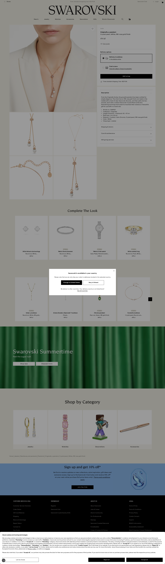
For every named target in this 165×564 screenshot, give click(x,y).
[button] (114, 270)
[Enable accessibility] (3, 560)
